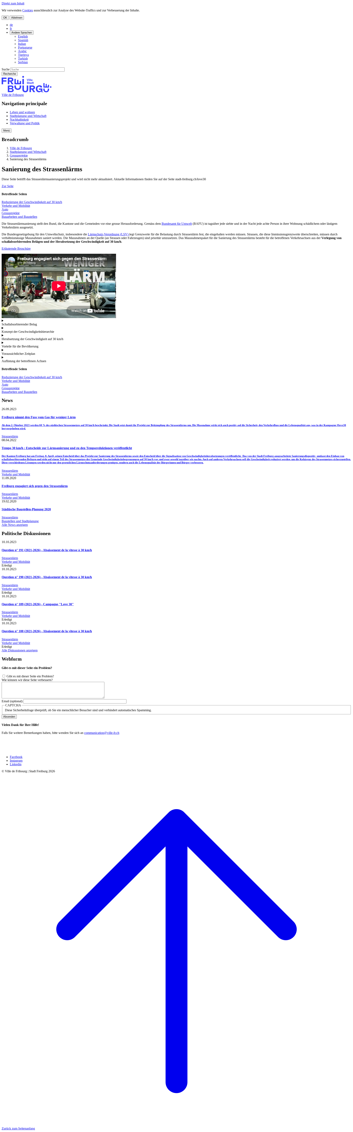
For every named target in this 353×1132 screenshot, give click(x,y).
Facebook (16, 757)
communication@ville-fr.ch (101, 733)
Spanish (23, 40)
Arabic (22, 51)
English (23, 36)
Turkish (23, 58)
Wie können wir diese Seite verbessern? (27, 680)
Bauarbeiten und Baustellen (19, 216)
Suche (6, 69)
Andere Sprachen (21, 32)
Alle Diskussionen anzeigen (20, 650)
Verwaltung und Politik (25, 123)
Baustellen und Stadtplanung (20, 521)
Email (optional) (12, 701)
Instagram (16, 760)
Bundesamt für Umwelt (177, 223)
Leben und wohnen (22, 112)
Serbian (23, 62)
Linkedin (15, 764)
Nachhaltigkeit (19, 119)
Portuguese (25, 47)
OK (5, 17)
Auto (5, 209)
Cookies (27, 10)
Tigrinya (23, 55)
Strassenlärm (10, 436)
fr (11, 28)
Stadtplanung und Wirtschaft (28, 116)
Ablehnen (16, 17)
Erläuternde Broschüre (16, 248)
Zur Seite (7, 186)
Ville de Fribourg (13, 95)
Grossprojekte (19, 155)
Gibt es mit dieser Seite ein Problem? (30, 676)
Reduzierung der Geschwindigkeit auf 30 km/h (32, 202)
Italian (22, 44)
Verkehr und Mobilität (16, 205)
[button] (6, 130)
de (11, 25)
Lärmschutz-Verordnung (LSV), (108, 234)
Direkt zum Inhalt (13, 3)
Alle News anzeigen (15, 524)
